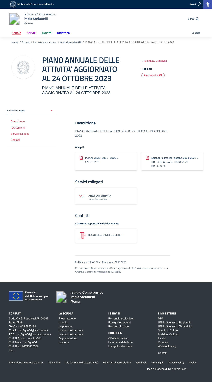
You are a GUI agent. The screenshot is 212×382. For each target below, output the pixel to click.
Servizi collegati (20, 133)
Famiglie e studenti (119, 322)
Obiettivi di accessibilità (117, 362)
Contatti (196, 33)
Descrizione (18, 121)
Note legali (157, 362)
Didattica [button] (63, 32)
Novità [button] (46, 32)
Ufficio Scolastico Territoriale (174, 326)
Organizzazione (68, 338)
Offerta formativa (118, 338)
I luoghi (63, 322)
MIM (160, 318)
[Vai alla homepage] (14, 19)
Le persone (65, 326)
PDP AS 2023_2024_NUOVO (101, 158)
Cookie (192, 362)
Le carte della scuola (71, 334)
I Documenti (18, 127)
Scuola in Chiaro (168, 330)
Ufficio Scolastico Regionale (174, 322)
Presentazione (67, 318)
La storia (64, 342)
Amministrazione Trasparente (26, 362)
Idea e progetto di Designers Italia (166, 369)
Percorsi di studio (118, 326)
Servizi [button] (31, 32)
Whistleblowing (167, 346)
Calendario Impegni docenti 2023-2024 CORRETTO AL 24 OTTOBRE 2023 (174, 160)
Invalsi (162, 338)
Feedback (141, 362)
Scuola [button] (16, 32)
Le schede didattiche (120, 342)
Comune (163, 342)
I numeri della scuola (71, 330)
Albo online (54, 362)
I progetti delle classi (120, 346)
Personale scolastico (120, 318)
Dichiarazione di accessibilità (81, 362)
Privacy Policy (176, 362)
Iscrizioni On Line (168, 334)
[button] (31, 110)
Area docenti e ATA (153, 75)
